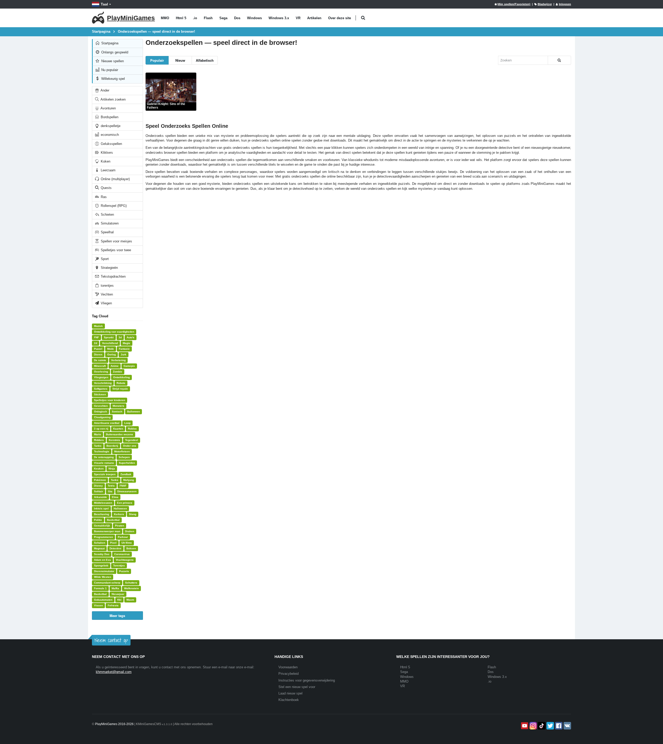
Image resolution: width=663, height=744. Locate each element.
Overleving (101, 371)
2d (95, 343)
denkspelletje (110, 126)
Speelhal (107, 232)
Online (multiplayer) (115, 179)
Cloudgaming (102, 417)
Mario (97, 434)
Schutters (131, 582)
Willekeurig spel (112, 79)
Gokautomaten (103, 599)
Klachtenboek (288, 700)
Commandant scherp (107, 582)
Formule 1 (100, 588)
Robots (121, 383)
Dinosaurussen (126, 491)
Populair (157, 60)
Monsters (118, 405)
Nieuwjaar (118, 594)
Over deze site (339, 18)
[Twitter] (549, 725)
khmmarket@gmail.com (114, 672)
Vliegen (106, 303)
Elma (115, 497)
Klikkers (106, 153)
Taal (104, 4)
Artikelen (314, 18)
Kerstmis (114, 440)
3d (120, 337)
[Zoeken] (559, 60)
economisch (109, 135)
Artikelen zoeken (113, 99)
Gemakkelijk (102, 525)
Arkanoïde (100, 497)
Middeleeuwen (103, 502)
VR (298, 18)
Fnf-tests (113, 605)
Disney (98, 485)
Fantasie (124, 348)
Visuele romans (104, 462)
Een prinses (124, 502)
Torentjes (119, 565)
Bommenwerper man (107, 531)
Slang (132, 514)
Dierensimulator (104, 571)
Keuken (99, 468)
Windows (254, 18)
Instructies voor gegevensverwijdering (306, 680)
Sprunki (109, 337)
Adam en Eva (102, 559)
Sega (223, 18)
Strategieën (109, 268)
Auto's (130, 337)
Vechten (106, 294)
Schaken (99, 542)
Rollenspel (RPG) (113, 206)
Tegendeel (131, 440)
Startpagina (109, 43)
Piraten (119, 525)
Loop (127, 423)
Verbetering (118, 360)
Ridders (99, 440)
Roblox (132, 428)
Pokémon (100, 480)
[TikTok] (541, 725)
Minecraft (100, 365)
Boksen (131, 548)
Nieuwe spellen (112, 61)
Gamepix (129, 365)
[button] (363, 18)
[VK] (567, 725)
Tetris (111, 485)
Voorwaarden (288, 667)
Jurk (123, 354)
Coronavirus (122, 554)
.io (195, 18)
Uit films (126, 542)
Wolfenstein (131, 588)
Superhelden (127, 462)
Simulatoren (109, 223)
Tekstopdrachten (113, 276)
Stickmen (100, 394)
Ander (104, 90)
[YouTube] (524, 725)
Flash (208, 18)
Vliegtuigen (101, 377)
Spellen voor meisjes (116, 241)
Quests (106, 188)
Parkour (123, 537)
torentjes (107, 285)
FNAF (123, 485)
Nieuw (180, 60)
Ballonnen (133, 411)
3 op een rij (101, 428)
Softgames (100, 388)
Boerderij (112, 445)
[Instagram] (532, 725)
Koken (105, 161)
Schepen (124, 457)
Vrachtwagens (125, 559)
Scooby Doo (101, 554)
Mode (110, 348)
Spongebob (101, 565)
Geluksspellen (111, 144)
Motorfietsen (122, 451)
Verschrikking (103, 383)
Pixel (113, 542)
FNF (96, 337)
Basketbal (113, 519)
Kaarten (118, 428)
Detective (115, 548)
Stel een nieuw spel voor (296, 687)
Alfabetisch (205, 60)
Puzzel (98, 348)
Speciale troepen (105, 474)
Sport (104, 259)
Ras (103, 197)
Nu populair (109, 70)
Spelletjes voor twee (115, 250)
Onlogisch (100, 411)
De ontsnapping (104, 457)
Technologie (101, 451)
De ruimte (100, 360)
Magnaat (99, 548)
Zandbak (125, 474)
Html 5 (181, 18)
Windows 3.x (279, 18)
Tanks (98, 445)
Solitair (98, 491)
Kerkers (119, 514)
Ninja (112, 468)
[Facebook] (558, 725)
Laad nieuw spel (290, 693)
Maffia (115, 588)
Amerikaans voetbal (106, 423)
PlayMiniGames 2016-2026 (114, 724)
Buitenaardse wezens (119, 434)
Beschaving (101, 514)
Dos (237, 18)
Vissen (98, 605)
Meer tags (117, 615)
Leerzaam (108, 170)
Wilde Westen (102, 576)
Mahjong (128, 480)
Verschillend (110, 343)
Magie (126, 343)
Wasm (130, 599)
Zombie (117, 371)
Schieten (107, 214)
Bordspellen (109, 117)
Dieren (98, 354)
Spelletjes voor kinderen (109, 400)
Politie (98, 519)
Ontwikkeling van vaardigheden (114, 331)
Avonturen (108, 108)
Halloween (120, 508)
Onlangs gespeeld (114, 52)
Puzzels (124, 571)
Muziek (98, 326)
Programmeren (103, 537)
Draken (129, 531)
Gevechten (101, 405)
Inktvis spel (101, 508)
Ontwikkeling (121, 377)
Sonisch (117, 411)
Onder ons (129, 445)
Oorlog (111, 354)
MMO (165, 18)
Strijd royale (120, 388)
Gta (110, 491)
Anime (115, 365)
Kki (119, 599)
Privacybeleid (288, 674)
